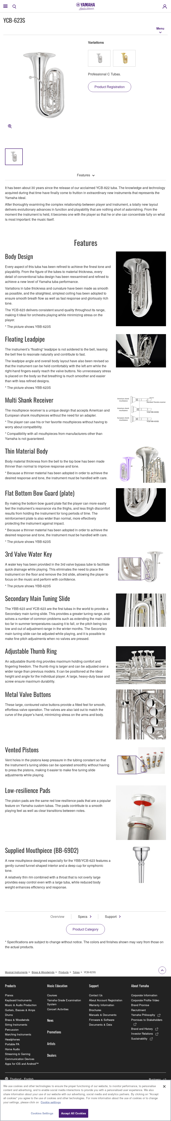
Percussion (12, 1029)
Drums (9, 1015)
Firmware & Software (101, 1020)
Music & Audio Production (20, 1005)
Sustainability (139, 1038)
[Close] (164, 1086)
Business (155, 1079)
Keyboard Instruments (18, 1000)
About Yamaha (140, 985)
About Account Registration (105, 1000)
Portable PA (12, 1044)
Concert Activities (58, 1009)
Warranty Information (101, 1005)
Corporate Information (144, 995)
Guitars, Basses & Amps (20, 1010)
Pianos (9, 995)
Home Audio (12, 1049)
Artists (51, 1043)
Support (111, 916)
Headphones (12, 1039)
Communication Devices (19, 1059)
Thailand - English (22, 1079)
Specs (82, 916)
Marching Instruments (18, 1034)
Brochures (95, 1010)
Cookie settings (51, 1102)
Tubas (76, 972)
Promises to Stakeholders (146, 1020)
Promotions (54, 1031)
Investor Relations (142, 1033)
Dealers (51, 1055)
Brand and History (142, 1029)
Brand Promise (140, 1005)
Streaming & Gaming (17, 1054)
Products (64, 972)
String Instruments (16, 1024)
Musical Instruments (16, 972)
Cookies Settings (42, 1113)
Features (83, 175)
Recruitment (138, 1010)
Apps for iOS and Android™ (22, 1064)
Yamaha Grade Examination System (64, 1002)
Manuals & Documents (103, 1015)
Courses (52, 995)
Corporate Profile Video (145, 1000)
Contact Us (96, 995)
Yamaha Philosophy (143, 1015)
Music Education (57, 985)
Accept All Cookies (73, 1113)
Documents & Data (100, 1024)
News (50, 1020)
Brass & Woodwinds (43, 972)
